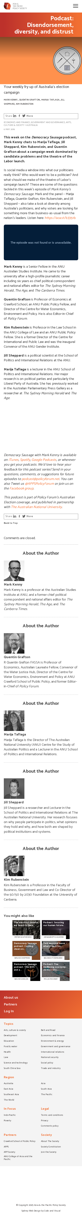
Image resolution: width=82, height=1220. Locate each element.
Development (10, 1035)
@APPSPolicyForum (39, 484)
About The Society (50, 1141)
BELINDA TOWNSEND (53, 958)
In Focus (10, 1109)
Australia (32, 125)
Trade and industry (50, 1068)
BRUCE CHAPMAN (22, 958)
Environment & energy (52, 1041)
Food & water (10, 1046)
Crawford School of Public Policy (19, 1141)
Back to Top (11, 523)
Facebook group (21, 488)
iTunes (14, 460)
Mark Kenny (11, 100)
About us (11, 997)
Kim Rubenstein (25, 104)
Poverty (7, 1120)
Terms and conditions (52, 1115)
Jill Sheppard (14, 802)
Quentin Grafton (29, 100)
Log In (9, 1011)
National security (50, 1057)
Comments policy (49, 1126)
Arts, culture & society (15, 1030)
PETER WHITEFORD (22, 937)
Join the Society (48, 1152)
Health (7, 1052)
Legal (45, 1109)
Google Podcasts (43, 460)
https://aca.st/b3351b (60, 218)
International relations (52, 1052)
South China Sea (12, 1068)
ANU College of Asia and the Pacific (18, 1158)
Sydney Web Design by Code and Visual (41, 1211)
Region (9, 1078)
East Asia (8, 1089)
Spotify (25, 460)
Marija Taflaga (50, 100)
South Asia (46, 1089)
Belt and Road (48, 1030)
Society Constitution (51, 1147)
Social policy (47, 1063)
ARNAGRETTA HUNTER (54, 937)
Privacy (44, 1120)
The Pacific (46, 1094)
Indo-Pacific (10, 1115)
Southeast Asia (11, 1094)
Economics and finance (17, 122)
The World (9, 1100)
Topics (9, 1024)
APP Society (9, 1152)
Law (6, 1057)
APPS (6, 1147)
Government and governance (48, 122)
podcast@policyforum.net (40, 479)
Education (9, 1041)
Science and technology (15, 1063)
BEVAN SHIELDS (21, 979)
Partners (10, 1004)
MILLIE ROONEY (51, 979)
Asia (43, 1083)
